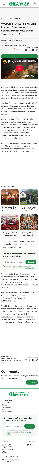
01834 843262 (13, 456)
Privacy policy (7, 407)
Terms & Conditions (9, 403)
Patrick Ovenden (8, 40)
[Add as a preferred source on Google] (18, 49)
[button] (4, 3)
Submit (31, 262)
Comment (32, 382)
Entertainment (15, 18)
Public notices (7, 411)
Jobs (3, 409)
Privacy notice (29, 268)
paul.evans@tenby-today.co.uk (12, 460)
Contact (4, 405)
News (3, 18)
